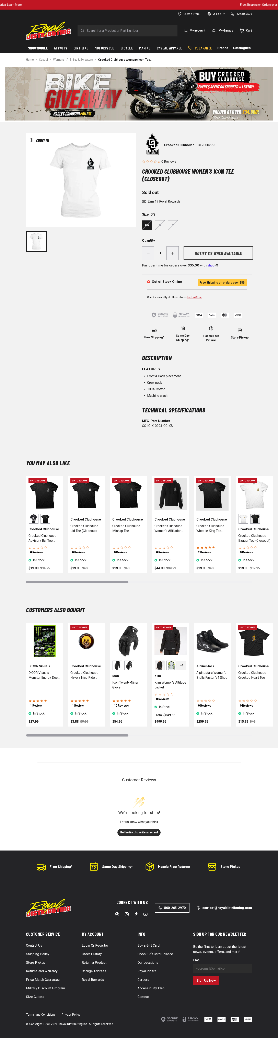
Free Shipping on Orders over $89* (139, 4)
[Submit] (82, 30)
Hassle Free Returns (174, 867)
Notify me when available (218, 253)
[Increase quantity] (172, 253)
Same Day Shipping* (117, 867)
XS (147, 225)
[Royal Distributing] (48, 30)
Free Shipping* (61, 867)
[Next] (182, 665)
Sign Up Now (206, 980)
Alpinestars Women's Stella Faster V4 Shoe (211, 675)
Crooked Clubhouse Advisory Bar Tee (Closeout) (42, 538)
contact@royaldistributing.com (227, 908)
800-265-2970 (175, 908)
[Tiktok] (136, 914)
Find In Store (194, 297)
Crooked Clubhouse (179, 145)
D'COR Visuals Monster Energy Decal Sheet (44, 675)
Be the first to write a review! (139, 832)
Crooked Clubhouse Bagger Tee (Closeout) (254, 538)
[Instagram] (126, 914)
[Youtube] (145, 914)
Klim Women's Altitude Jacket (170, 685)
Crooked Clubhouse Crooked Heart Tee (252, 675)
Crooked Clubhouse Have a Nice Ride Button (84, 675)
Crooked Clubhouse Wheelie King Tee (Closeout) (210, 528)
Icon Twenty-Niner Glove (125, 685)
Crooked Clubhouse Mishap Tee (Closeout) (126, 528)
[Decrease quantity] (148, 253)
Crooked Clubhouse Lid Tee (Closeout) (84, 528)
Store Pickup (230, 867)
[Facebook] (117, 914)
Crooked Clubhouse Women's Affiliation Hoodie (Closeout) (168, 528)
